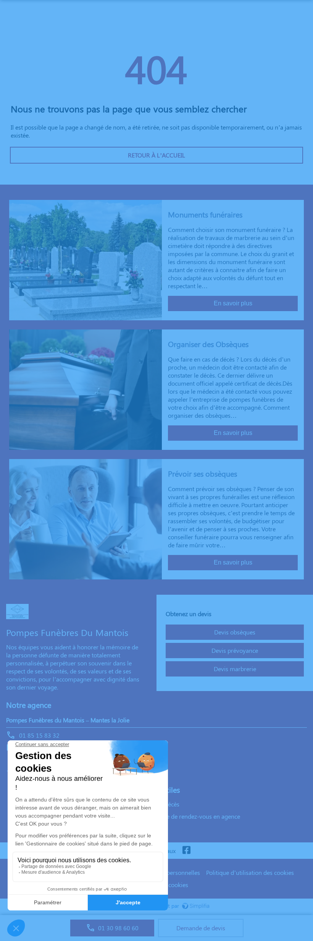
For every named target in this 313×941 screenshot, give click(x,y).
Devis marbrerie (235, 669)
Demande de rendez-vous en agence (192, 816)
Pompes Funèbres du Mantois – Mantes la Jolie (67, 720)
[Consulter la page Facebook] (186, 850)
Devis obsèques (234, 632)
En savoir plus (233, 303)
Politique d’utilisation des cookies (250, 872)
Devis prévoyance (234, 650)
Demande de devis (200, 928)
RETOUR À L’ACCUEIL (156, 155)
